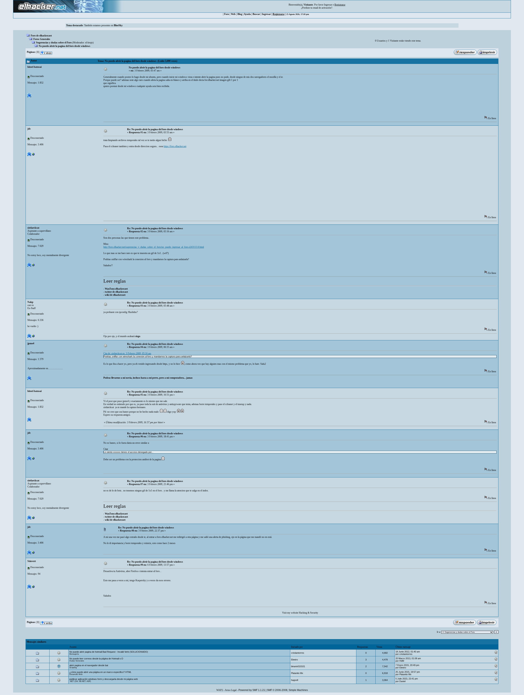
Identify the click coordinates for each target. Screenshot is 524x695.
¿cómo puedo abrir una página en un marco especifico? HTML (100, 672)
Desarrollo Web (75, 674)
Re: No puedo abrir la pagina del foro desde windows (155, 129)
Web (233, 14)
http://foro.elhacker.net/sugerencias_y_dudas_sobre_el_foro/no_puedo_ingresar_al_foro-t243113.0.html (153, 247)
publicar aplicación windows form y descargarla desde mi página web (103, 679)
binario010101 (298, 666)
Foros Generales (41, 39)
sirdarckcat (33, 227)
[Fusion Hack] (33, 587)
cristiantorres (297, 653)
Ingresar (328, 4)
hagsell (294, 680)
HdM (401, 661)
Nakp (30, 302)
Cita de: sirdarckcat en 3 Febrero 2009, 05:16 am (127, 353)
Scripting (73, 668)
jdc (29, 128)
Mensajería (74, 654)
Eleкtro (294, 659)
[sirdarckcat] (33, 265)
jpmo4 (30, 343)
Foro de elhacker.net (41, 35)
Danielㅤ (402, 681)
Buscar (256, 14)
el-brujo (89, 42)
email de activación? (322, 7)
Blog (239, 14)
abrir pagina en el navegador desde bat (88, 665)
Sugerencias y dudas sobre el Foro (54, 42)
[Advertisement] (177, 103)
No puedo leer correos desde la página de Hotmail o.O (96, 658)
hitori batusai (34, 66)
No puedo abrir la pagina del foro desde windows (64, 46)
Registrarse (279, 14)
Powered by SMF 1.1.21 (251, 690)
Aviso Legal (230, 690)
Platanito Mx (297, 673)
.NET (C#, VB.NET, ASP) (80, 681)
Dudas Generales (76, 661)
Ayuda (247, 14)
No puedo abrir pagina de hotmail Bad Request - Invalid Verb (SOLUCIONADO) (108, 652)
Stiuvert (31, 561)
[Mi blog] (33, 336)
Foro (226, 14)
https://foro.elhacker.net (175, 146)
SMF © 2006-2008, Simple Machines (287, 690)
